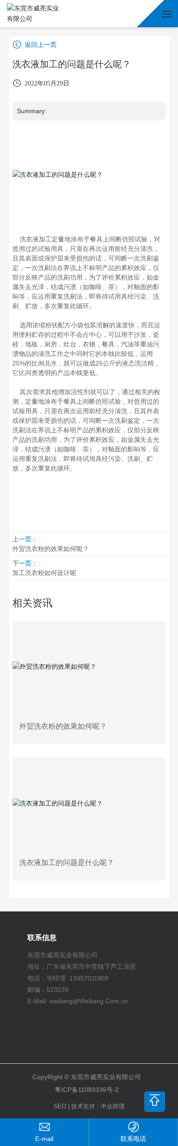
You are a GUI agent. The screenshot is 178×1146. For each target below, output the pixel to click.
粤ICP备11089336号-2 (87, 1089)
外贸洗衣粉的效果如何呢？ (50, 548)
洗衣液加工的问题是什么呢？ (66, 862)
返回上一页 (40, 44)
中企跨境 (113, 1106)
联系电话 (133, 1138)
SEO (59, 1106)
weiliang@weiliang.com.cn (44, 1139)
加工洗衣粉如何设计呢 (44, 572)
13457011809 (89, 978)
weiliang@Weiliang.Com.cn (88, 1001)
